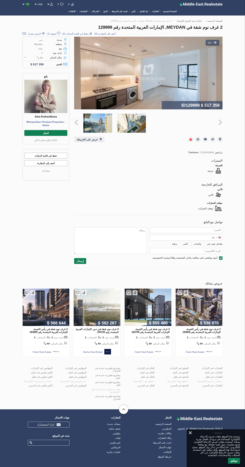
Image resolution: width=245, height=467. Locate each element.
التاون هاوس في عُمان (41, 372)
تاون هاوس (115, 442)
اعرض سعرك (34, 33)
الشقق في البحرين (179, 385)
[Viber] (44, 176)
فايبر (185, 243)
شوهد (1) (51, 33)
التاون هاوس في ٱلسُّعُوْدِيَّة (38, 381)
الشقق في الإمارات (179, 368)
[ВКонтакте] (58, 176)
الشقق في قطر (180, 376)
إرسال (80, 261)
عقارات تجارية (113, 452)
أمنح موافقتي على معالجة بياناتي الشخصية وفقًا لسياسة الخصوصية (185, 257)
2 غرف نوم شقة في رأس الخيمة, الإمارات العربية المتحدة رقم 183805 (201, 330)
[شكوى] (190, 139)
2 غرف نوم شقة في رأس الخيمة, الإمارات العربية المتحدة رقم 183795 (151, 330)
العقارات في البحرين (212, 385)
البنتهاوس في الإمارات (75, 368)
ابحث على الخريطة (162, 442)
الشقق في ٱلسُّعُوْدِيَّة (177, 381)
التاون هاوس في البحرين (40, 385)
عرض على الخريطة (87, 139)
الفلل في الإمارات (145, 368)
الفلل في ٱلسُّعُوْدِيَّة (143, 381)
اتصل (46, 133)
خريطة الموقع (165, 456)
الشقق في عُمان (180, 372)
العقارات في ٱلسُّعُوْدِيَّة (209, 381)
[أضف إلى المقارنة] (186, 292)
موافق (234, 460)
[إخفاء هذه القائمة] (212, 139)
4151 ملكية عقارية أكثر (45, 140)
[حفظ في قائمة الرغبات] (179, 292)
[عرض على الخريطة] (220, 139)
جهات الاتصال (165, 447)
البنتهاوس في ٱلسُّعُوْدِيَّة (73, 381)
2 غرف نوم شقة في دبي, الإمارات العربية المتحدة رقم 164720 (97, 330)
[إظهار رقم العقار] (198, 139)
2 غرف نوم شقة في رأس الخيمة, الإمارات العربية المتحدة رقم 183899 (49, 330)
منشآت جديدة (113, 424)
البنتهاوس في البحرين (76, 385)
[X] (48, 176)
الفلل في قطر (147, 376)
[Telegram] (34, 176)
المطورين (167, 428)
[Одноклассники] (53, 176)
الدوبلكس (115, 447)
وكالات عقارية (165, 433)
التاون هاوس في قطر (42, 376)
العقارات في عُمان (213, 372)
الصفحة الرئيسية (164, 424)
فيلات (117, 438)
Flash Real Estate (195, 352)
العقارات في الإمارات (212, 368)
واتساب (197, 243)
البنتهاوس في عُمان (77, 372)
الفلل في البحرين (146, 385)
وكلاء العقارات (165, 438)
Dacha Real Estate (93, 352)
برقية (174, 243)
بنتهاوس (116, 433)
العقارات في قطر (213, 376)
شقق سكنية (114, 428)
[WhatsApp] (39, 176)
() (105, 33)
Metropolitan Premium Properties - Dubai (45, 124)
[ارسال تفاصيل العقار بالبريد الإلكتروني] (205, 139)
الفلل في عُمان (147, 372)
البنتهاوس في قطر (77, 376)
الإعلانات (167, 452)
